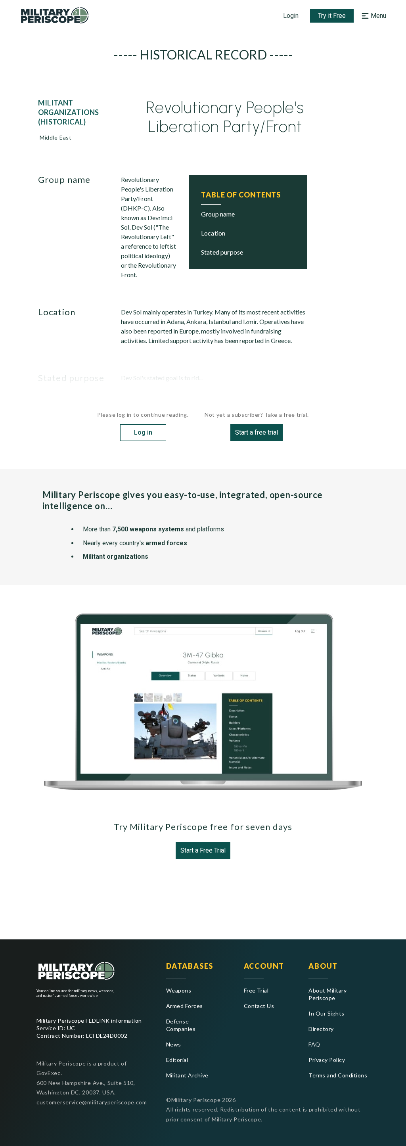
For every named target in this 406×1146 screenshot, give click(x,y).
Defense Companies (180, 1025)
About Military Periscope (327, 994)
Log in (143, 432)
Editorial (177, 1059)
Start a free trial (256, 432)
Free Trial (256, 990)
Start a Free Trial (203, 850)
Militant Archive (187, 1075)
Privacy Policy (326, 1059)
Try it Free (332, 15)
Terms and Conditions (337, 1075)
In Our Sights (326, 1013)
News (173, 1044)
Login (291, 15)
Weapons (178, 990)
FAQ (314, 1044)
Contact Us (259, 1005)
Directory (320, 1028)
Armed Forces (184, 1005)
